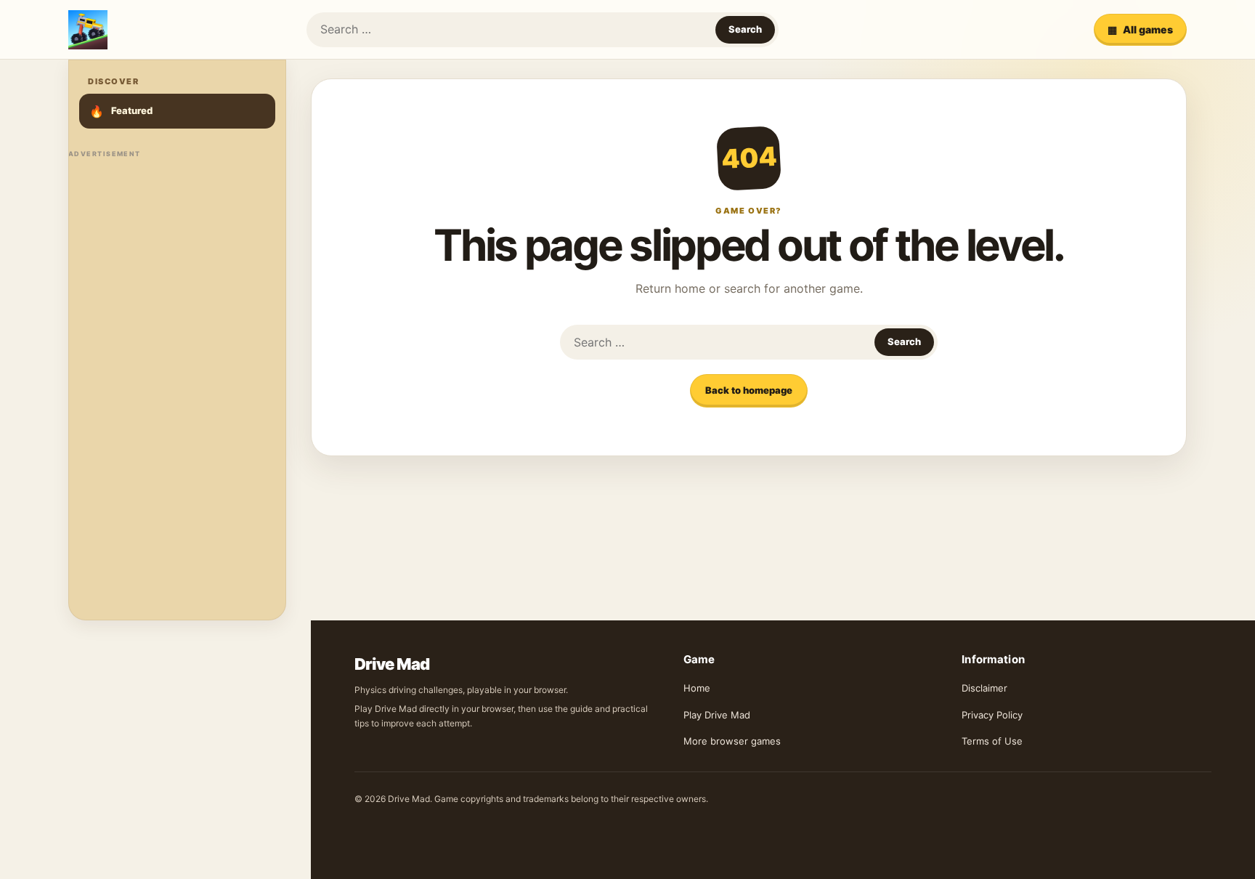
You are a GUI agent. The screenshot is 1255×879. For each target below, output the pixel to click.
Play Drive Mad (716, 715)
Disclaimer (984, 688)
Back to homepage (748, 390)
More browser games (732, 741)
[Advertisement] (177, 382)
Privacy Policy (992, 715)
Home (696, 688)
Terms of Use (992, 741)
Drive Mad (391, 664)
